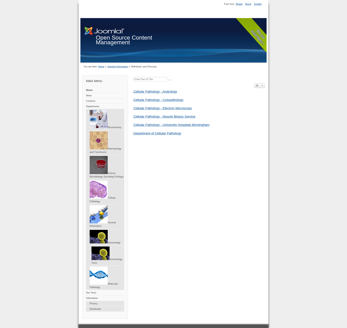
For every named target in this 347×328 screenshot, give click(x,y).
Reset (248, 4)
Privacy (94, 303)
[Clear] (171, 80)
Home (101, 66)
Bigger (239, 4)
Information (92, 298)
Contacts (90, 101)
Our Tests (91, 292)
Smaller (258, 4)
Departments (92, 106)
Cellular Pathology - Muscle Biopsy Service (164, 116)
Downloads (95, 309)
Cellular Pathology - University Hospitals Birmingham (171, 125)
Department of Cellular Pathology (157, 133)
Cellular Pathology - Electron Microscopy (162, 108)
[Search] (168, 80)
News (89, 95)
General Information (117, 66)
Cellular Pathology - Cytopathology (158, 100)
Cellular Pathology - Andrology (155, 91)
